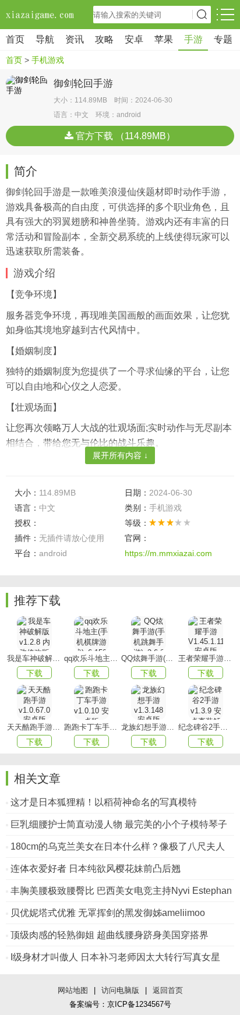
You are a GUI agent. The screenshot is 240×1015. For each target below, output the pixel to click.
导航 (45, 39)
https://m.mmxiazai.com (168, 553)
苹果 (163, 39)
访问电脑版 (120, 990)
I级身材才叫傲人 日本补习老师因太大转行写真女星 (115, 957)
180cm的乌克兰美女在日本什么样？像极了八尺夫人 (117, 846)
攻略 (104, 39)
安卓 (134, 39)
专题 (223, 39)
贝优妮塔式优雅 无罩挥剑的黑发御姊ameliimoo (107, 913)
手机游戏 (47, 60)
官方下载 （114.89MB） (124, 136)
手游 (193, 39)
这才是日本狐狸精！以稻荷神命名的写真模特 (103, 802)
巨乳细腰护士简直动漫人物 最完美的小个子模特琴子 (118, 824)
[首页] (41, 14)
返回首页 (168, 990)
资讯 (74, 39)
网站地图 (73, 990)
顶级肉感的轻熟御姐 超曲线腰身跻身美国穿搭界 (109, 935)
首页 (15, 39)
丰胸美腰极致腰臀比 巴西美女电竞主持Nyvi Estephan (121, 891)
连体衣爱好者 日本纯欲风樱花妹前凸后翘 (95, 868)
